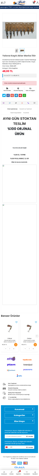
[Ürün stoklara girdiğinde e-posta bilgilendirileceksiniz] (22, 103)
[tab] (12, 109)
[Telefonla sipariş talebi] (28, 103)
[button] (4, 30)
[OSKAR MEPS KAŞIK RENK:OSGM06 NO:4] (9, 328)
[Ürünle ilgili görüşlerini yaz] (10, 103)
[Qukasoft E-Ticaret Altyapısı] (19, 468)
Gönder (30, 436)
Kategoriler (19, 415)
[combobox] (7, 447)
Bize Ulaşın (19, 421)
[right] (37, 336)
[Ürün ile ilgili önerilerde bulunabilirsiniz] (35, 103)
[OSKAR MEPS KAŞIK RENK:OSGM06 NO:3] (29, 328)
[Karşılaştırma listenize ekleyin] (16, 103)
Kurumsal (19, 409)
